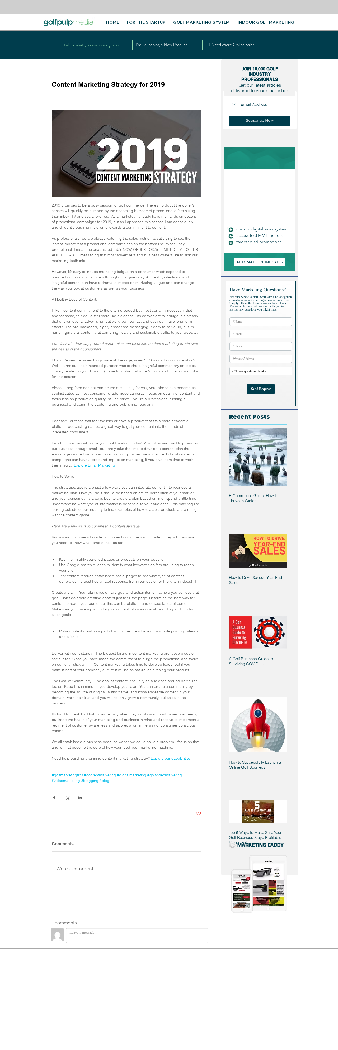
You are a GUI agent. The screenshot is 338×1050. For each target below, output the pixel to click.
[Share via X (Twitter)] (67, 797)
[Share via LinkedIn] (80, 797)
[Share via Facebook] (54, 797)
